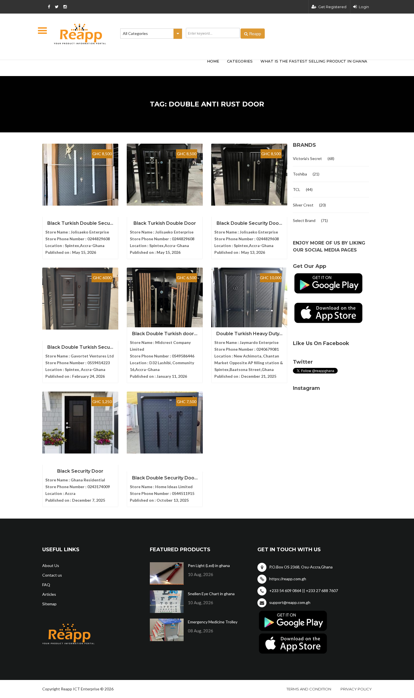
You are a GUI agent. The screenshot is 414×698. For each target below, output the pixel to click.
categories (240, 61)
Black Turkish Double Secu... (80, 223)
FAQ (46, 584)
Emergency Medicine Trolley (212, 621)
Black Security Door (80, 471)
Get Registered (332, 7)
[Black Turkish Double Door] (165, 175)
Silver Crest (303, 205)
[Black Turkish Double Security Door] (80, 175)
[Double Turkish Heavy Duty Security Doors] (249, 299)
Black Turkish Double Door (164, 223)
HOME (213, 61)
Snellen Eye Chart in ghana (211, 593)
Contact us (52, 575)
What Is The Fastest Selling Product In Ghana (314, 61)
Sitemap (49, 603)
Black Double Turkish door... (164, 333)
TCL (296, 189)
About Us (50, 565)
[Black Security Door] (80, 423)
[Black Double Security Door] (249, 175)
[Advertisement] (125, 67)
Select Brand (304, 220)
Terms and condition (308, 689)
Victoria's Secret (307, 158)
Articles (49, 594)
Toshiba (300, 174)
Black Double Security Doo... (249, 223)
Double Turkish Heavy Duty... (249, 333)
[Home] (80, 34)
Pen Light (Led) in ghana (209, 565)
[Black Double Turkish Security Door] (80, 299)
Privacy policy (356, 689)
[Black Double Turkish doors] (165, 299)
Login (364, 7)
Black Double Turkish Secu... (80, 347)
